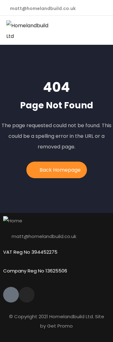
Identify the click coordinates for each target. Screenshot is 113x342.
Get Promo (60, 326)
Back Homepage (60, 170)
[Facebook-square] (11, 295)
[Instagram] (27, 295)
